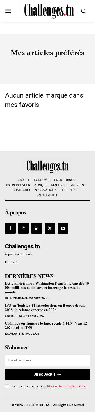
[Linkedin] (36, 228)
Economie (12, 333)
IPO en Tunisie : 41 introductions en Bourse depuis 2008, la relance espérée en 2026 (45, 307)
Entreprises (15, 315)
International (16, 298)
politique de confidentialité (64, 386)
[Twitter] (50, 228)
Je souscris (45, 374)
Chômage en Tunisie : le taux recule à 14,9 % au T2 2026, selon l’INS (46, 325)
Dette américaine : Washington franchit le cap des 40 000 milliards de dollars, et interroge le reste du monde (47, 287)
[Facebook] (10, 228)
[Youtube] (63, 228)
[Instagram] (23, 228)
